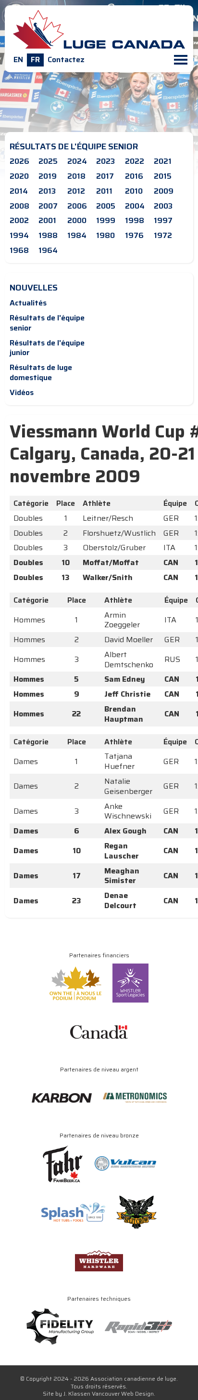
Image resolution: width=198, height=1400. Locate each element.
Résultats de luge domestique (41, 372)
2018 (76, 176)
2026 (19, 161)
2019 (47, 176)
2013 (47, 191)
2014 (19, 191)
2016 (134, 176)
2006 (77, 206)
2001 (47, 220)
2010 (134, 191)
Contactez (66, 59)
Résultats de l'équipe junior (47, 348)
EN (18, 59)
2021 (163, 161)
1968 (19, 250)
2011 (104, 191)
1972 (163, 235)
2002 (19, 220)
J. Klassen (76, 1393)
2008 (19, 206)
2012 (76, 191)
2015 (163, 176)
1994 (19, 235)
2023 (105, 161)
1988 (48, 235)
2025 (48, 161)
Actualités (28, 303)
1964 (48, 250)
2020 (19, 176)
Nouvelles (34, 287)
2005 (105, 206)
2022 (134, 161)
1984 (77, 235)
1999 (105, 220)
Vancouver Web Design (123, 1393)
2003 (163, 206)
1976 (134, 235)
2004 (135, 206)
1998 (134, 220)
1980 (105, 235)
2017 (105, 176)
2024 (77, 161)
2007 (48, 206)
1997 (163, 220)
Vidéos (22, 392)
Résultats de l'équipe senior (47, 323)
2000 (77, 220)
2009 (163, 191)
